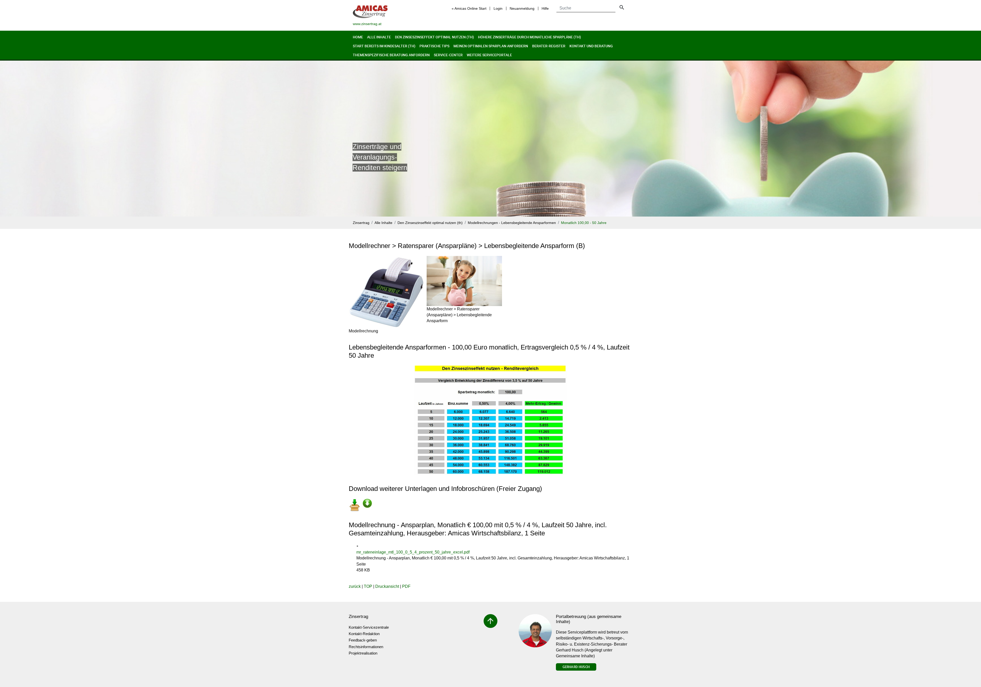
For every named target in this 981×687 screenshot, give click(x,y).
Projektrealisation (363, 653)
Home (358, 37)
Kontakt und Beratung (591, 45)
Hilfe (545, 8)
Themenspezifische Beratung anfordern (391, 54)
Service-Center (448, 54)
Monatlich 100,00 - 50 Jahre (583, 223)
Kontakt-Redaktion (364, 634)
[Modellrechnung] (386, 292)
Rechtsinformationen (366, 647)
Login (498, 8)
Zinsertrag (361, 223)
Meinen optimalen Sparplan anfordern (490, 45)
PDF (406, 586)
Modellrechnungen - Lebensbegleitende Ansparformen (512, 223)
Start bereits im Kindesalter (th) (384, 45)
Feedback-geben (363, 640)
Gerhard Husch (576, 667)
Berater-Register (548, 45)
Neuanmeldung (522, 8)
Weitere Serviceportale (489, 54)
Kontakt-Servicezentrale (369, 627)
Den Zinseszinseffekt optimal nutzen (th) (434, 37)
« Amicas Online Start (469, 8)
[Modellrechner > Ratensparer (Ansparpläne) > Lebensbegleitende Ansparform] (464, 281)
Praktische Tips (434, 45)
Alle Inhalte (379, 37)
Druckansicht (387, 586)
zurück (355, 586)
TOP (368, 586)
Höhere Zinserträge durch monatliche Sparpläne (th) (529, 37)
